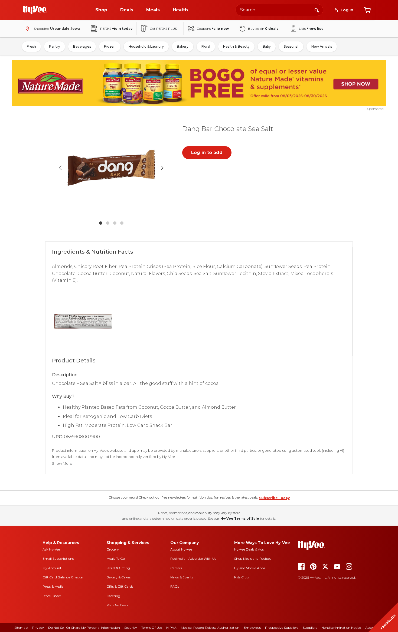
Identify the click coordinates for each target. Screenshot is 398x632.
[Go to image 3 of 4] (114, 223)
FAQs (174, 586)
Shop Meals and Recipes (252, 558)
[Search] (316, 9)
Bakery (182, 46)
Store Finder (52, 596)
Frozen (110, 46)
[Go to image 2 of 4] (107, 223)
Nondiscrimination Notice (341, 628)
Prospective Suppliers (281, 628)
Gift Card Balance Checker (63, 577)
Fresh (31, 46)
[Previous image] (60, 168)
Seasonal (291, 46)
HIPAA (171, 628)
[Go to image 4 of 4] (121, 223)
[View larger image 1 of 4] (111, 167)
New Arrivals (321, 46)
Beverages (82, 46)
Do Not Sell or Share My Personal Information (84, 628)
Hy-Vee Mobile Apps (249, 568)
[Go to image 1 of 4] (100, 223)
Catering (113, 596)
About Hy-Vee (181, 549)
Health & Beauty (236, 46)
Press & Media (53, 586)
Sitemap (21, 628)
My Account (52, 568)
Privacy (38, 628)
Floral (205, 46)
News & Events (181, 577)
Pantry (54, 46)
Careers (176, 568)
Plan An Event (117, 605)
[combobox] (279, 10)
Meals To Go (115, 558)
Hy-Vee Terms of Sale (239, 518)
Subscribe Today (274, 498)
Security (130, 628)
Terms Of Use (151, 628)
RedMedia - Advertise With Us (193, 558)
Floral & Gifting (118, 568)
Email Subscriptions (58, 558)
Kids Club (241, 577)
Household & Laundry (146, 46)
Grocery (112, 549)
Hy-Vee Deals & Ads (249, 549)
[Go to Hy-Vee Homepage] (35, 10)
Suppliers (310, 628)
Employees (252, 628)
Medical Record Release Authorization (210, 628)
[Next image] (162, 168)
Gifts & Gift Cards (119, 586)
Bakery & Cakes (118, 577)
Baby (267, 46)
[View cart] (367, 10)
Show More (62, 463)
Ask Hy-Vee (51, 549)
